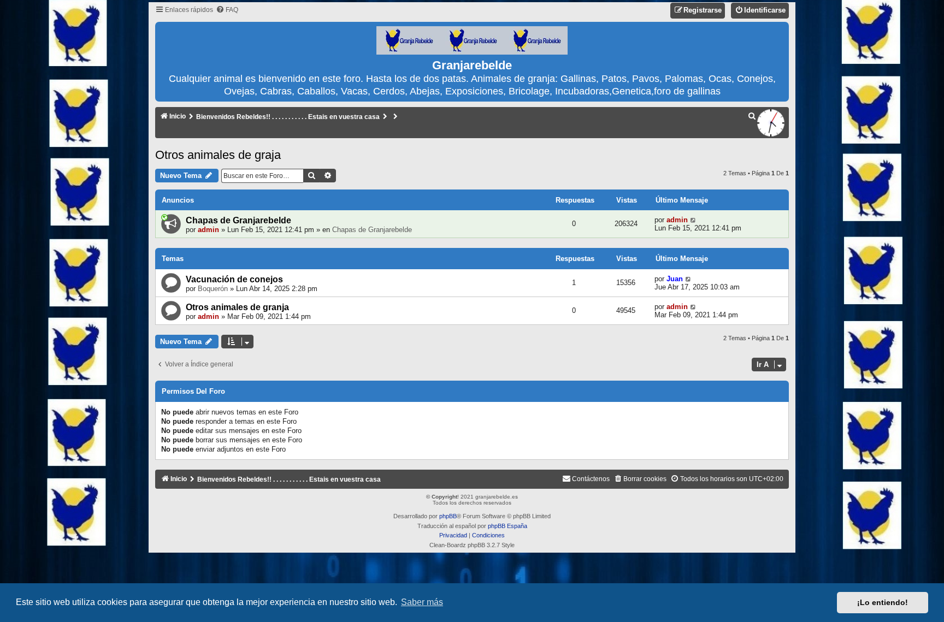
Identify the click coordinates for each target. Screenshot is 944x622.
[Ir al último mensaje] (693, 220)
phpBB (448, 516)
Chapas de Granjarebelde (238, 220)
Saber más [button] (422, 602)
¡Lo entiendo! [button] (882, 602)
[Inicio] (472, 41)
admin (208, 230)
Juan (674, 279)
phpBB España (507, 526)
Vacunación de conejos (234, 279)
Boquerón (213, 289)
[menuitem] (227, 10)
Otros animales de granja (237, 307)
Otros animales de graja (218, 155)
